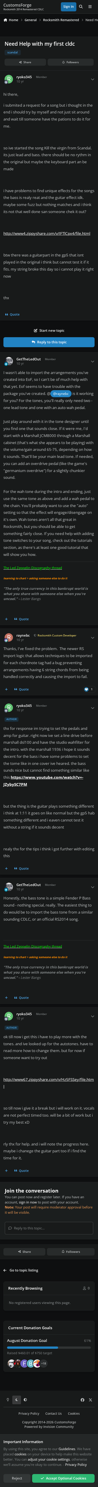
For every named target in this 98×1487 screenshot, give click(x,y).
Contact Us (53, 1414)
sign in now (28, 1202)
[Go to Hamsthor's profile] (12, 1363)
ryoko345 (24, 77)
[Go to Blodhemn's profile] (31, 1363)
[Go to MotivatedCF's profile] (37, 1363)
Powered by (49, 1427)
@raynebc (61, 393)
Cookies (74, 1414)
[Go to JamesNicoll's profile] (18, 1363)
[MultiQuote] (6, 619)
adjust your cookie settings (49, 1459)
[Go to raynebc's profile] (9, 637)
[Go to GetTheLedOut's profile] (9, 361)
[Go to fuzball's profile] (24, 1363)
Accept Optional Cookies (66, 1478)
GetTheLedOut (28, 359)
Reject (17, 1478)
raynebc (23, 635)
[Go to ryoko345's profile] (9, 79)
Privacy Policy (28, 1414)
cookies (20, 1454)
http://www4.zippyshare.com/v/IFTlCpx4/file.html (46, 233)
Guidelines (67, 1449)
